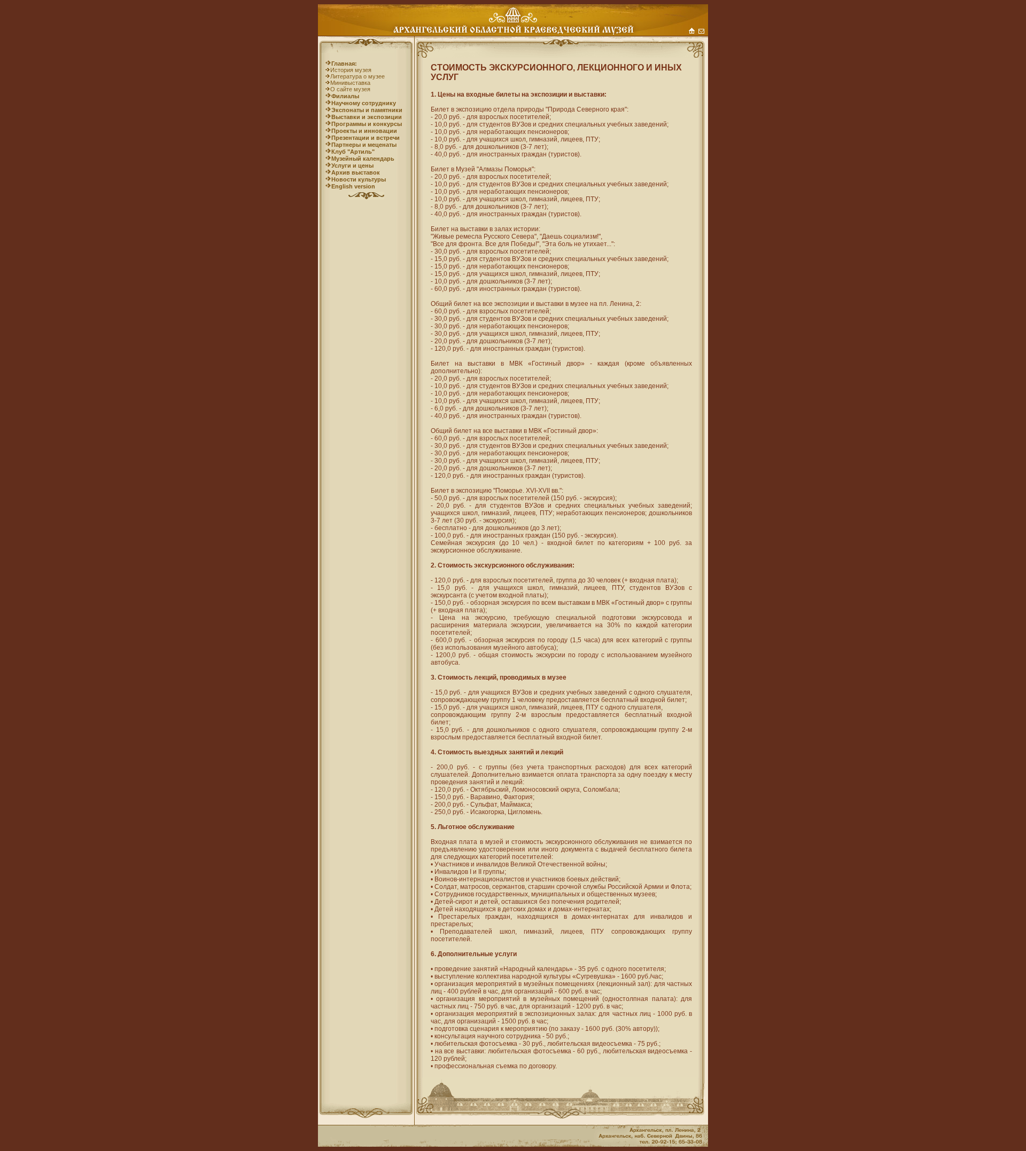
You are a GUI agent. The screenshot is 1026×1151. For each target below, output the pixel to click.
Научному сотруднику (363, 103)
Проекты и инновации (364, 131)
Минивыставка (350, 83)
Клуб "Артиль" (353, 151)
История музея (350, 70)
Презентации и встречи (365, 138)
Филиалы (345, 96)
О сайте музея (350, 89)
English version (353, 186)
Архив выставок (355, 172)
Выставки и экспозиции (366, 117)
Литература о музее (357, 76)
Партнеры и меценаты (364, 144)
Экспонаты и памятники (366, 110)
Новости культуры (358, 179)
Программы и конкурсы (366, 124)
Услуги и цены (352, 165)
